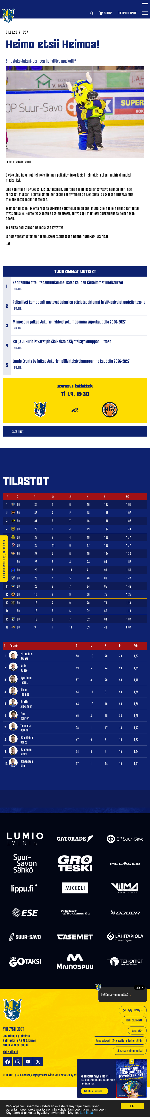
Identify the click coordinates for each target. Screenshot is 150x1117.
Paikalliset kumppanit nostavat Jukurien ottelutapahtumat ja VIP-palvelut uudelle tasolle (79, 301)
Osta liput (17, 431)
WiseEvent (54, 1075)
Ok (132, 1105)
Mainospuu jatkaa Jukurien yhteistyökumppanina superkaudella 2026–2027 (69, 321)
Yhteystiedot (10, 1052)
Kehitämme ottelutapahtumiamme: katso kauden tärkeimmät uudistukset (68, 282)
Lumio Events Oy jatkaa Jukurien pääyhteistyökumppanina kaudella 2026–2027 (71, 360)
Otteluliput (127, 13)
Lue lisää (86, 1112)
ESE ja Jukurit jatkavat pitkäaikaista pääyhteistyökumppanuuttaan (62, 341)
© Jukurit (8, 1075)
